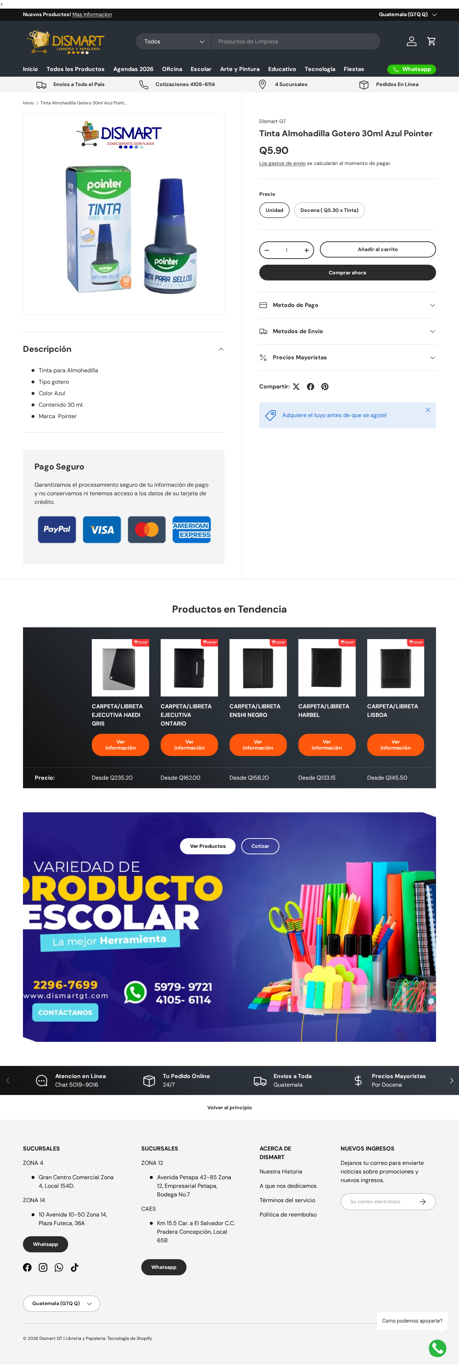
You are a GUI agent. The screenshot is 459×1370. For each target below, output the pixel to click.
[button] (432, 41)
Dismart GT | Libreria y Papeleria (72, 1338)
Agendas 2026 (133, 69)
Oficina (172, 69)
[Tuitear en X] (296, 386)
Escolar (201, 69)
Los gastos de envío (282, 163)
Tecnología (320, 69)
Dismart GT (272, 121)
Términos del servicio (287, 1200)
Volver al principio (229, 1107)
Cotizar (260, 846)
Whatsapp (45, 1244)
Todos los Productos (76, 69)
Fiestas (354, 69)
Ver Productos (208, 846)
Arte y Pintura (240, 69)
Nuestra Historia (281, 1171)
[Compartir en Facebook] (310, 386)
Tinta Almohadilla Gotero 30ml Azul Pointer (84, 103)
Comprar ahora (347, 272)
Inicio (30, 69)
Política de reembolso (288, 1214)
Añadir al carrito (378, 249)
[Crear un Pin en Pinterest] (325, 386)
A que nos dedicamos (288, 1186)
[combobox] (258, 41)
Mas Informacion (92, 14)
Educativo (282, 69)
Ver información (120, 744)
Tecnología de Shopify (129, 1338)
